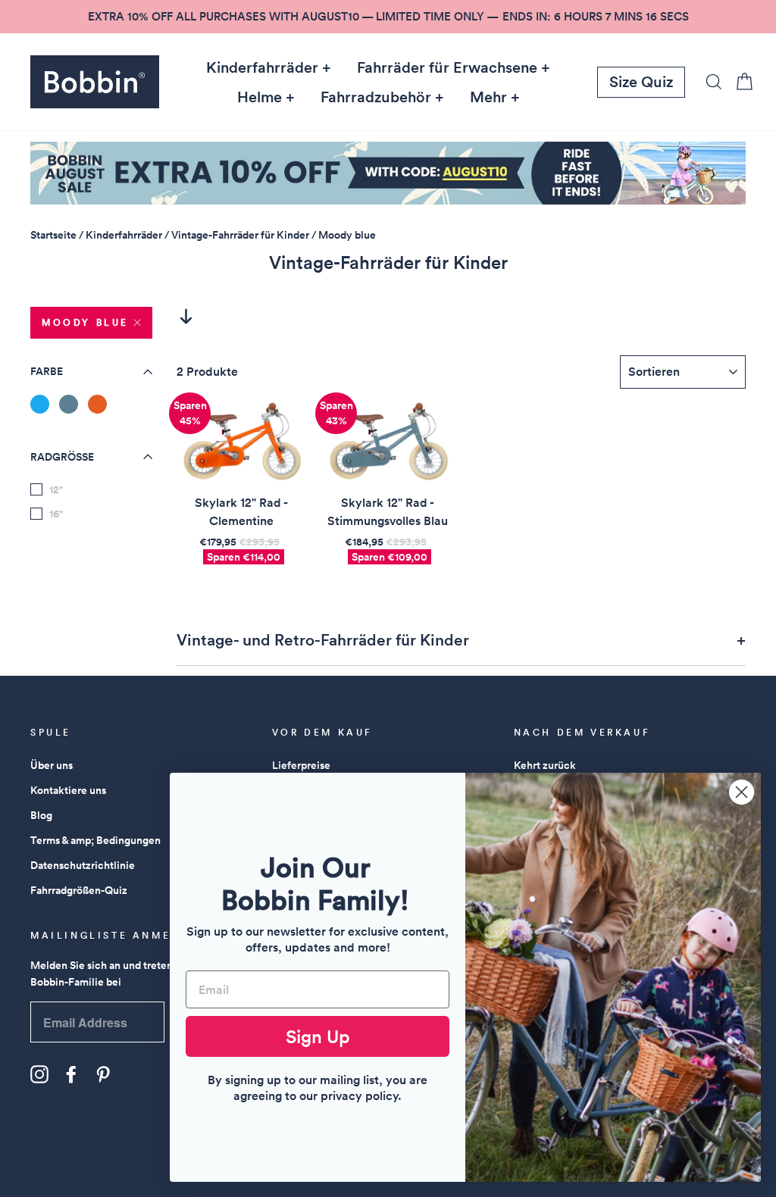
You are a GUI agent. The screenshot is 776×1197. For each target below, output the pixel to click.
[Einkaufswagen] (739, 81)
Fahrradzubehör (376, 97)
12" (56, 489)
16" (56, 513)
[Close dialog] (741, 792)
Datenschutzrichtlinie (82, 865)
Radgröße (62, 456)
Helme (259, 97)
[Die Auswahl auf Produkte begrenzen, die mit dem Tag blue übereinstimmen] (39, 404)
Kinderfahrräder (262, 67)
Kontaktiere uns (68, 790)
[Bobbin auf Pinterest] (103, 1074)
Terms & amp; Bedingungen (95, 840)
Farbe (46, 371)
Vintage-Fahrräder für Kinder (240, 234)
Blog (41, 815)
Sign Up (318, 1036)
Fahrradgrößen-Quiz (78, 890)
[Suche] (709, 81)
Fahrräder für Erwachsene (447, 67)
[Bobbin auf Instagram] (39, 1074)
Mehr (488, 97)
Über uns (51, 765)
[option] (388, 17)
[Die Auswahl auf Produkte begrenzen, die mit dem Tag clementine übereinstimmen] (97, 404)
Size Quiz (641, 82)
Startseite (53, 234)
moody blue (85, 322)
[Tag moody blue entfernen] (68, 404)
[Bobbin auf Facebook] (71, 1074)
